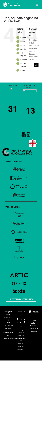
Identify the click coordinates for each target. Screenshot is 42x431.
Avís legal (21, 330)
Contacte (23, 60)
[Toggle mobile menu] (37, 4)
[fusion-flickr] (21, 326)
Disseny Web (21, 349)
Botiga (22, 70)
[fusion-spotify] (24, 322)
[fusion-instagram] (24, 319)
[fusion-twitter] (21, 319)
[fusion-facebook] (17, 319)
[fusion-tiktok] (21, 322)
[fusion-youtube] (17, 322)
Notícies (23, 41)
